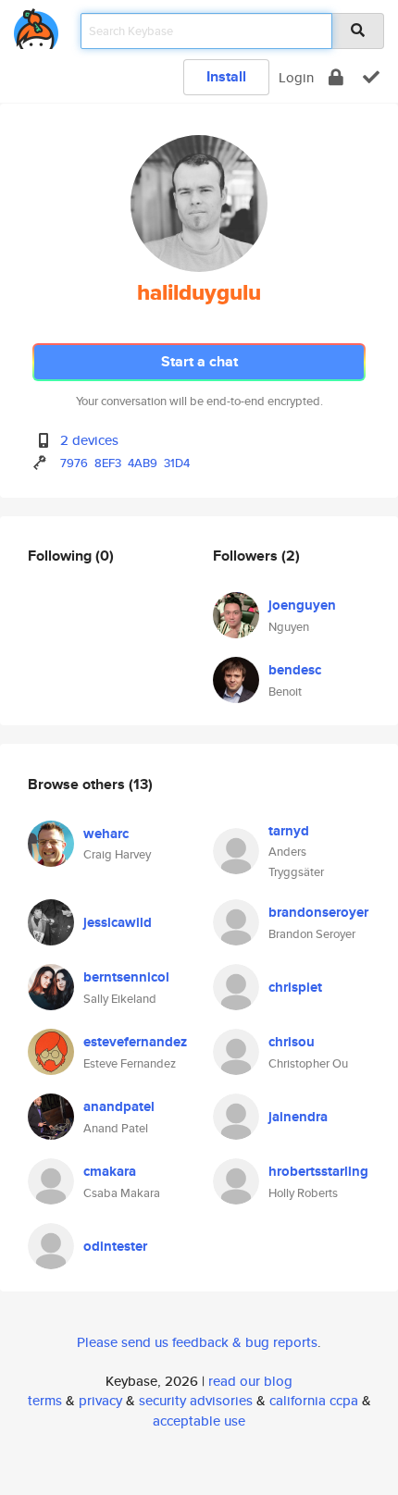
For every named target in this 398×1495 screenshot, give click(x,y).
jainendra (298, 1116)
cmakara (109, 1171)
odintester (115, 1246)
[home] (36, 25)
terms (45, 1400)
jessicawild (117, 922)
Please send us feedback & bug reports (197, 1342)
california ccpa (313, 1400)
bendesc (294, 670)
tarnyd (288, 831)
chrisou (291, 1042)
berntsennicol (126, 977)
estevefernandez (135, 1042)
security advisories (196, 1400)
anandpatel (119, 1106)
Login (296, 77)
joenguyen (302, 605)
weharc (106, 833)
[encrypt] (336, 77)
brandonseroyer (318, 912)
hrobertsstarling (318, 1171)
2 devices (89, 440)
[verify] (371, 77)
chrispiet (295, 987)
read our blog (250, 1380)
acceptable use (199, 1420)
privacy (100, 1400)
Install (226, 76)
